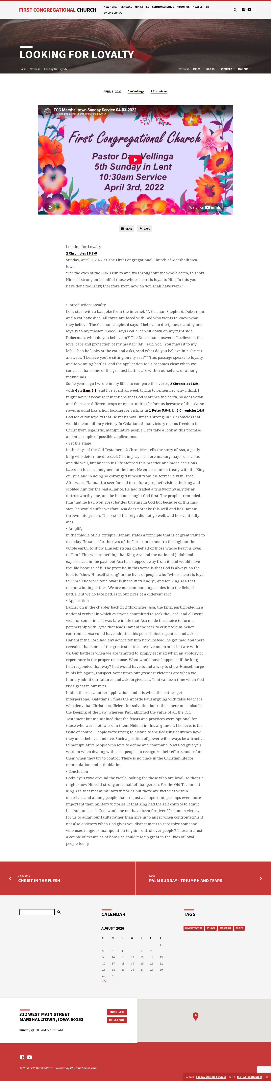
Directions (117, 1020)
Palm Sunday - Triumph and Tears (185, 880)
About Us (183, 7)
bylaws (211, 928)
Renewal (126, 7)
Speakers (226, 69)
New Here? (110, 7)
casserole (225, 928)
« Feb (104, 981)
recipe (239, 928)
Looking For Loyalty (55, 69)
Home (22, 69)
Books (210, 69)
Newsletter (201, 7)
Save (146, 229)
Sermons (35, 69)
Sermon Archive (163, 7)
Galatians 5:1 (85, 390)
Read (128, 229)
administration (193, 928)
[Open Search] (235, 10)
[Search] (59, 912)
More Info (117, 1012)
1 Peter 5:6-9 (159, 410)
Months (243, 69)
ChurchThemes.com (83, 1068)
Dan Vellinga (136, 91)
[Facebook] (244, 9)
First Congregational (57, 9)
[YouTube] (249, 9)
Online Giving (113, 12)
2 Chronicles (159, 91)
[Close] (267, 1077)
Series (196, 69)
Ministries (142, 7)
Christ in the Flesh (39, 880)
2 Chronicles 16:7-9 (81, 253)
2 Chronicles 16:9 (184, 383)
